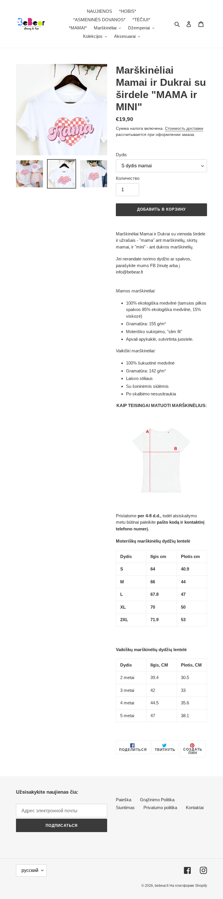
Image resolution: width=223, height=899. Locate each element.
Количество (127, 178)
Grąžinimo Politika (157, 799)
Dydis (121, 154)
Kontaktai (195, 807)
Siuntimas (125, 807)
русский (29, 870)
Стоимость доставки (184, 128)
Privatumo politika (160, 807)
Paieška (123, 799)
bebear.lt (161, 886)
